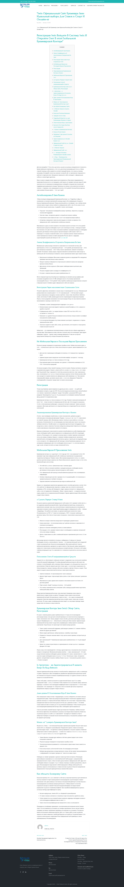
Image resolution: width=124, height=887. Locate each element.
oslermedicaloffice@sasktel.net (96, 1)
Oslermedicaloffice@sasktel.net (57, 875)
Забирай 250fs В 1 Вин (60, 115)
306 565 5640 (52, 864)
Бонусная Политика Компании (62, 113)
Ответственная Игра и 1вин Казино (63, 122)
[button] (49, 829)
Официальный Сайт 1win (60, 150)
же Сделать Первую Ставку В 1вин (63, 80)
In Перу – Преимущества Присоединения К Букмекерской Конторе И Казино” (62, 159)
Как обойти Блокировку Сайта (61, 106)
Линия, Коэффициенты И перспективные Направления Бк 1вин (62, 55)
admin (46, 825)
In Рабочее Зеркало (59, 147)
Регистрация (57, 68)
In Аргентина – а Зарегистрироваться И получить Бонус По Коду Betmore (62, 93)
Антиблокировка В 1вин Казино (62, 50)
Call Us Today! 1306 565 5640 (28, 1)
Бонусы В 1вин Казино (60, 132)
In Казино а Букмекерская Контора (63, 129)
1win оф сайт (64, 237)
